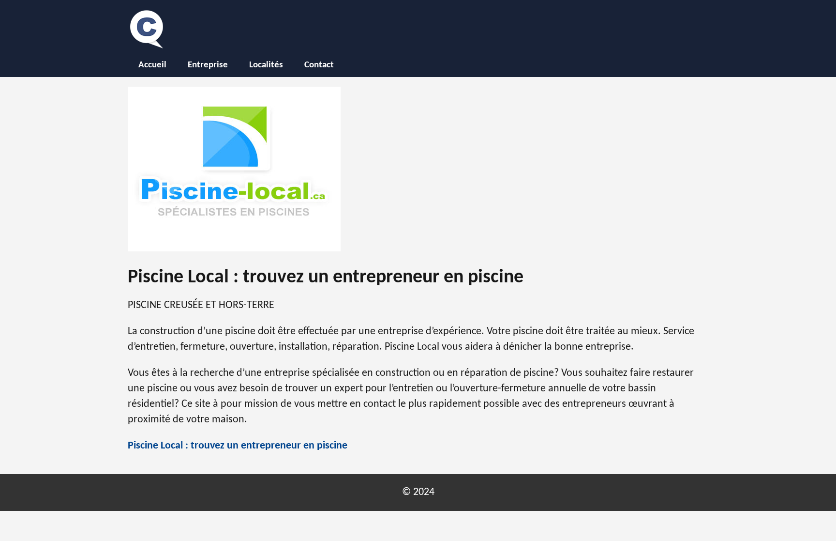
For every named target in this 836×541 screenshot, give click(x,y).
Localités (266, 65)
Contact (319, 65)
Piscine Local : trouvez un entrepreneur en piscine (237, 445)
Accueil (152, 65)
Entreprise (208, 65)
